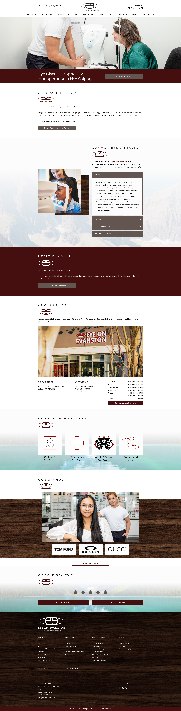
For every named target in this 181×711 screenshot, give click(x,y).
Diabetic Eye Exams (71, 649)
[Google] (123, 688)
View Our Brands (90, 563)
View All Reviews (117, 602)
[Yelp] (126, 688)
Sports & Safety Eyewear (127, 649)
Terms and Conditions (45, 660)
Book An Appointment (125, 403)
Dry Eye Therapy (97, 643)
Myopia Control (97, 646)
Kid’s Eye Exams (70, 646)
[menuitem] (32, 14)
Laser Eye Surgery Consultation (102, 649)
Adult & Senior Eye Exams (73, 643)
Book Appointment (129, 15)
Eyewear (87, 15)
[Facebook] (120, 688)
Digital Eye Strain (97, 652)
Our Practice (42, 643)
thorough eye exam (120, 161)
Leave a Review (63, 602)
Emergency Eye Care (99, 660)
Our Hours (148, 15)
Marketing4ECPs (85, 709)
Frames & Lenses (124, 643)
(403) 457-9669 (133, 8)
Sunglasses (122, 646)
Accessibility (42, 654)
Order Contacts (106, 15)
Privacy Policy (42, 657)
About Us (31, 15)
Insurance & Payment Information (49, 649)
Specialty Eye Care (67, 15)
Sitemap (41, 652)
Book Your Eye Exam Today (57, 128)
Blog (39, 646)
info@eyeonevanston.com (90, 392)
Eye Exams (47, 15)
